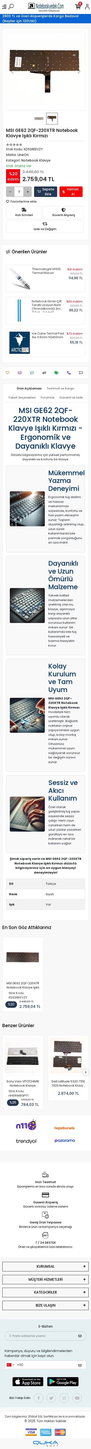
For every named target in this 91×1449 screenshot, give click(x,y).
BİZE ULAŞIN (46, 1305)
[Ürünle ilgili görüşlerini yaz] (33, 373)
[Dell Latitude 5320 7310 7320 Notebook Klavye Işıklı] (68, 1057)
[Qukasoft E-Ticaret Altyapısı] (45, 1444)
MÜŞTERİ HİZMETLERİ (45, 1279)
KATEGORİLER (45, 1292)
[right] (86, 1072)
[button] (12, 71)
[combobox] (10, 1365)
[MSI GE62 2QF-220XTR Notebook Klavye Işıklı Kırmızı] (23, 959)
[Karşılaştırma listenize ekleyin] (45, 373)
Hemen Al (73, 191)
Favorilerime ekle (23, 201)
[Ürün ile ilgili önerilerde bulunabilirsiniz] (82, 373)
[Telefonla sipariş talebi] (70, 373)
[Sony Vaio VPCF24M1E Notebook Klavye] (23, 1057)
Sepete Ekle (48, 191)
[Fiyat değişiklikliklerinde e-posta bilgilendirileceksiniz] (57, 373)
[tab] (29, 388)
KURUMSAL (46, 1266)
